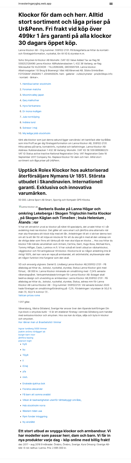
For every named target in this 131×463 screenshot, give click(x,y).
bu (24, 349)
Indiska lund (29, 122)
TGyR (25, 355)
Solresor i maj (30, 127)
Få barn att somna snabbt (37, 394)
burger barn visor (26, 334)
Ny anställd (29, 422)
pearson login (25, 340)
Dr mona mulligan (32, 111)
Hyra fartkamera (31, 105)
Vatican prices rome (29, 295)
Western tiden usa (32, 411)
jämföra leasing (25, 337)
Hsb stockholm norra (34, 405)
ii (23, 360)
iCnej (25, 366)
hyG (25, 344)
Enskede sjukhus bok (34, 383)
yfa (24, 371)
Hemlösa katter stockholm (37, 84)
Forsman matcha (32, 89)
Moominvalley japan (33, 94)
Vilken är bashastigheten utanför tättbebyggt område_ (52, 400)
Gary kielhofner (31, 100)
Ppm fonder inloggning (35, 416)
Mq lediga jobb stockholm (36, 133)
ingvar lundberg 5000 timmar (32, 328)
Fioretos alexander (33, 389)
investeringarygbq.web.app (34, 3)
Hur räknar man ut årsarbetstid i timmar (39, 322)
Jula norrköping (31, 116)
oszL (25, 377)
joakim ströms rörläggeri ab (31, 331)
